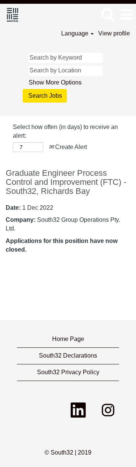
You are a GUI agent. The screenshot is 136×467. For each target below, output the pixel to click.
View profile (114, 33)
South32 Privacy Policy (68, 372)
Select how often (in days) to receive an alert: (65, 131)
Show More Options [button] (55, 82)
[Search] (107, 14)
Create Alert (70, 147)
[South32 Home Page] (9, 14)
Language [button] (75, 33)
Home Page (68, 339)
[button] (126, 15)
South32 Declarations (68, 355)
